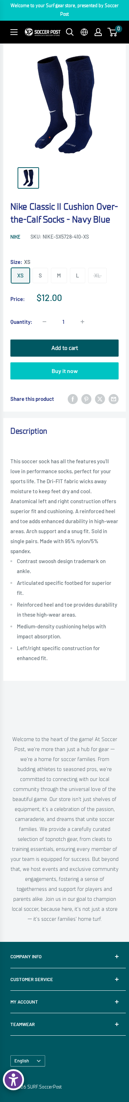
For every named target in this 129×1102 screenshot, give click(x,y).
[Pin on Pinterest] (86, 399)
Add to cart (64, 348)
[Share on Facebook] (73, 399)
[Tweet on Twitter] (100, 399)
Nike (15, 237)
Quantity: (21, 321)
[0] (112, 32)
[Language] (84, 32)
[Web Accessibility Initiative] (13, 1079)
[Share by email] (114, 399)
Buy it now (65, 370)
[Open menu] (14, 32)
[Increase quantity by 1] (82, 321)
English (21, 1060)
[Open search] (70, 32)
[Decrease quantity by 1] (44, 321)
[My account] (98, 32)
